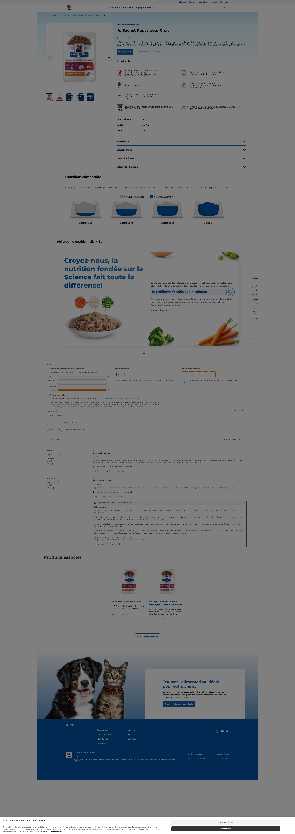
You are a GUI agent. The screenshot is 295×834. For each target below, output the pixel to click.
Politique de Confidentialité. (51, 832)
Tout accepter (225, 829)
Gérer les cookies (225, 823)
